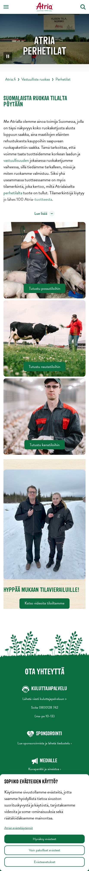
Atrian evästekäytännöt (18, 828)
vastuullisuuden (16, 160)
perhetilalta (13, 192)
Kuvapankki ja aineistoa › (44, 769)
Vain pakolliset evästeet (44, 850)
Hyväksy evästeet (44, 839)
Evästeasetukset (44, 862)
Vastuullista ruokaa (35, 79)
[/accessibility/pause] (7, 56)
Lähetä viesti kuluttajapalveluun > (44, 698)
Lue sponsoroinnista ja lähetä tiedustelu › (44, 743)
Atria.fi (10, 79)
